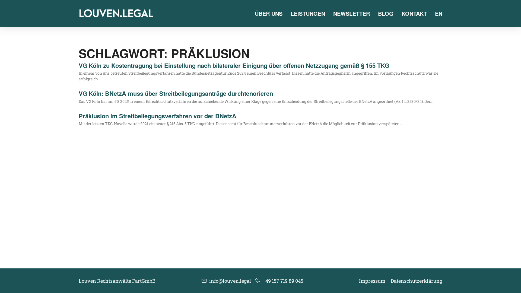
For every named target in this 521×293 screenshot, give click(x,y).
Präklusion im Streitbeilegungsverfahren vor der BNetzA (157, 116)
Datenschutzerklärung (416, 281)
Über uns (268, 13)
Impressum (372, 281)
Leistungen (308, 13)
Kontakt (414, 13)
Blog (385, 13)
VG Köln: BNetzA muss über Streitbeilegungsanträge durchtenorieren (176, 93)
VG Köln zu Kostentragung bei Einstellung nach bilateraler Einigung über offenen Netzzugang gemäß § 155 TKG (234, 65)
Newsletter (351, 13)
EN (438, 13)
